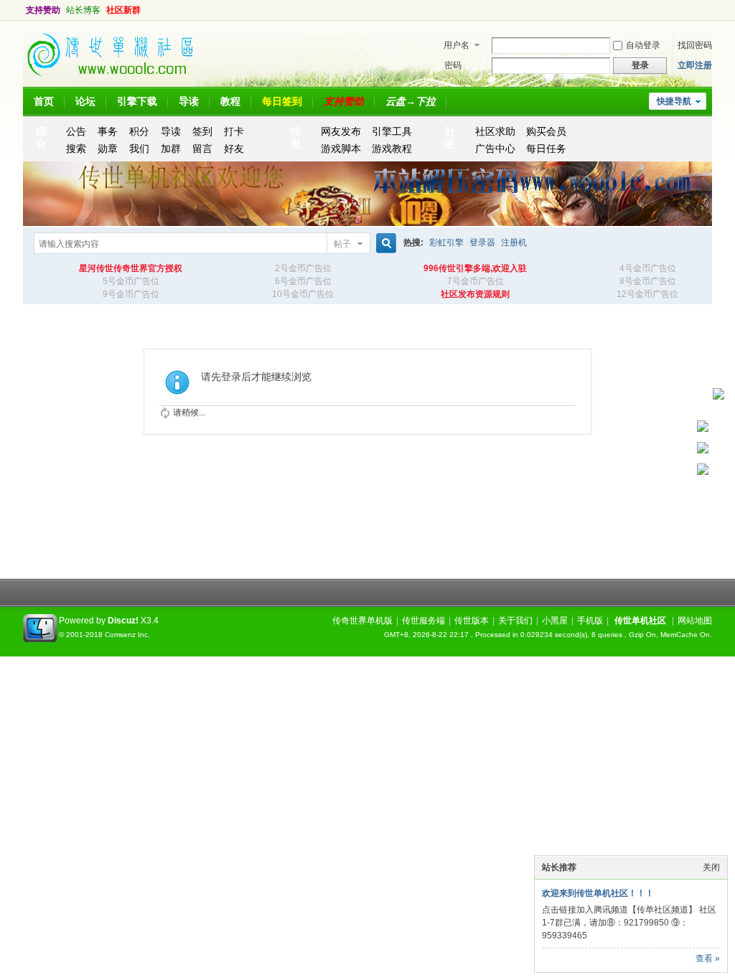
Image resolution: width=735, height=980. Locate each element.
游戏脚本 (341, 148)
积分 (139, 131)
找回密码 (695, 45)
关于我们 (515, 621)
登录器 (482, 242)
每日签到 (282, 101)
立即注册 (695, 65)
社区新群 (123, 10)
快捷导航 (674, 101)
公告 (76, 131)
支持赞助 (43, 10)
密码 (453, 65)
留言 (202, 148)
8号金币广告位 (647, 281)
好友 (234, 148)
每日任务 (546, 148)
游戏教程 (392, 148)
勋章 (108, 148)
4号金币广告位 (647, 268)
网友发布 (341, 131)
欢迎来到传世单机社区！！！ (598, 893)
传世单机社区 (640, 621)
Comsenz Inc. (127, 635)
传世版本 (471, 621)
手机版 (590, 621)
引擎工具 (392, 131)
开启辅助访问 (697, 10)
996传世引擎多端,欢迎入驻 (475, 268)
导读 (189, 101)
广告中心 (495, 148)
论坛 (85, 101)
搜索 (76, 148)
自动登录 (643, 45)
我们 (139, 148)
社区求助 (495, 131)
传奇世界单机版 (362, 621)
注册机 (514, 242)
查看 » (708, 958)
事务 (108, 131)
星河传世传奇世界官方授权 (130, 268)
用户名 (456, 45)
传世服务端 (423, 621)
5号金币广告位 (131, 281)
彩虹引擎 (446, 242)
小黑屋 (555, 621)
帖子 (342, 244)
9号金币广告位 (131, 294)
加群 (171, 148)
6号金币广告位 (303, 281)
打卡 (234, 131)
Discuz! (123, 621)
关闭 (711, 867)
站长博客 (83, 10)
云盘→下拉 (410, 101)
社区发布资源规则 (475, 294)
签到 (202, 131)
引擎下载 (137, 101)
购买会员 (546, 131)
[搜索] (384, 243)
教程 (230, 101)
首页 (44, 101)
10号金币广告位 (303, 294)
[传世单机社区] (116, 80)
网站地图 (695, 621)
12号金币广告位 (647, 294)
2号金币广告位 (303, 268)
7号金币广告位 (475, 281)
